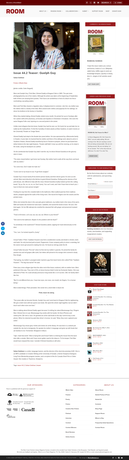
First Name (92, 190)
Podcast (68, 413)
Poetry (68, 399)
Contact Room (99, 427)
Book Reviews (70, 432)
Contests (98, 404)
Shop (107, 11)
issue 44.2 (20, 365)
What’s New (69, 390)
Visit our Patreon (95, 239)
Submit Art (98, 399)
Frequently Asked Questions (104, 422)
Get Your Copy (93, 84)
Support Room (97, 11)
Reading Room (56, 11)
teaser (39, 365)
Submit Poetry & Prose (102, 394)
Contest (68, 422)
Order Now (93, 156)
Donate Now (116, 11)
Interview (68, 418)
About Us (42, 11)
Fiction (16, 83)
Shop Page (98, 408)
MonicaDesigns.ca (93, 457)
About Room (99, 390)
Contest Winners (71, 427)
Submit (84, 11)
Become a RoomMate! (13, 2)
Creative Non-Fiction (72, 408)
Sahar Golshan (30, 365)
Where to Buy (99, 418)
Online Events (70, 437)
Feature (68, 394)
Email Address (93, 184)
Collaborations (72, 11)
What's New (23, 83)
